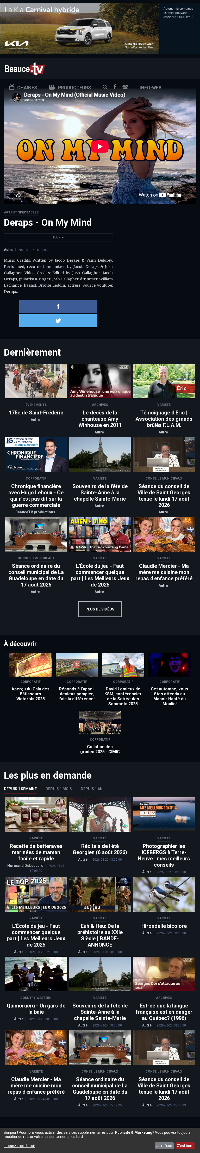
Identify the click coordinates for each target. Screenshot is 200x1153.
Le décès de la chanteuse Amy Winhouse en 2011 (100, 418)
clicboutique (25, 101)
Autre (8, 250)
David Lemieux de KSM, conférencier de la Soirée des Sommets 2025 (123, 696)
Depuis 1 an (92, 789)
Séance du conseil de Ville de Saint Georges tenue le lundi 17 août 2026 (164, 495)
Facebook (115, 86)
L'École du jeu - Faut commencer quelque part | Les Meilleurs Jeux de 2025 (100, 575)
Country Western (36, 998)
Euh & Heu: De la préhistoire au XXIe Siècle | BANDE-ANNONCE (100, 935)
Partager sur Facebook (58, 306)
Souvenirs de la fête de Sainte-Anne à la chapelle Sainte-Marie (100, 492)
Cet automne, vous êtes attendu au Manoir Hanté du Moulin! (169, 696)
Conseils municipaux (164, 478)
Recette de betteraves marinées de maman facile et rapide (36, 852)
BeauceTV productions (35, 512)
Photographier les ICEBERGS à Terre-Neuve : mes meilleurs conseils (164, 855)
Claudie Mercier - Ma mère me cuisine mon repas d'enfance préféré (163, 572)
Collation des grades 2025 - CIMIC (100, 749)
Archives (100, 405)
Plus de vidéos (99, 609)
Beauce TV (25, 68)
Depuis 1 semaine (20, 789)
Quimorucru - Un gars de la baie (36, 1009)
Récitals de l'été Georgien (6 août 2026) (100, 849)
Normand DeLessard (25, 866)
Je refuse (164, 1146)
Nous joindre (125, 87)
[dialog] (100, 1140)
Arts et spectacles (21, 212)
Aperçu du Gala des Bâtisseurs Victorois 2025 (30, 693)
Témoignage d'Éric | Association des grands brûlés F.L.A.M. (163, 418)
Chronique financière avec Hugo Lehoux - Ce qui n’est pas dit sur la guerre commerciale (36, 495)
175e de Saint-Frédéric (36, 412)
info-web (150, 87)
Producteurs (74, 87)
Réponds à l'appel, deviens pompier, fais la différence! (77, 693)
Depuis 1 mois (59, 789)
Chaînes (27, 87)
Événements (36, 405)
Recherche (105, 87)
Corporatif (36, 478)
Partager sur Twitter (58, 320)
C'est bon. (185, 1146)
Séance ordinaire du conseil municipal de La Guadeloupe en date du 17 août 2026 (36, 575)
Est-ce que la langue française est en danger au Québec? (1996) (164, 1012)
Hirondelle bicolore (164, 926)
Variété (164, 405)
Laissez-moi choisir (19, 1146)
